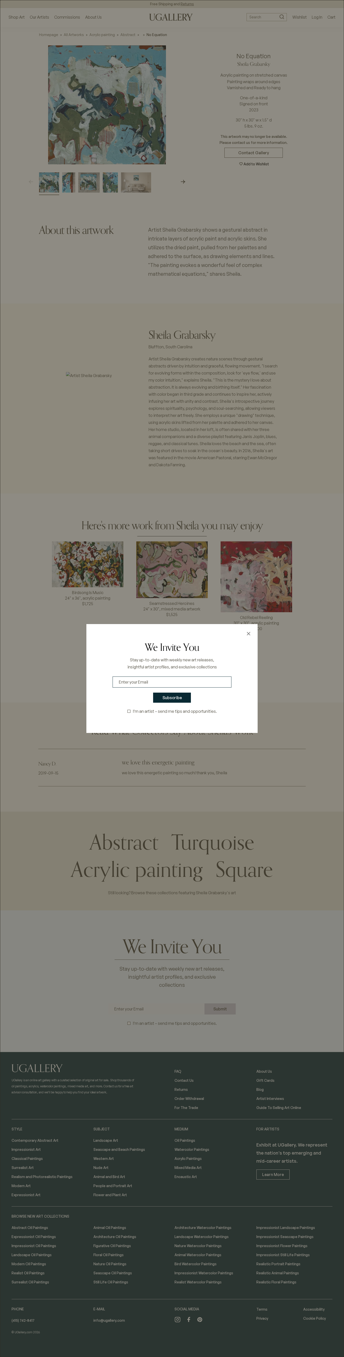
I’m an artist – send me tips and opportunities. (175, 711)
